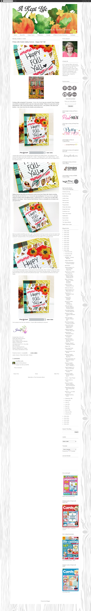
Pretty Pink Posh (66, 209)
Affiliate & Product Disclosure (60, 35)
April (66, 408)
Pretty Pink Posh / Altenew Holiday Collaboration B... (69, 276)
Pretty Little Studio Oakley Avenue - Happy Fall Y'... (69, 326)
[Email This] (31, 353)
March (66, 410)
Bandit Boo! (67, 265)
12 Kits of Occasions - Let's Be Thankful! (70, 263)
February (67, 412)
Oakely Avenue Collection (32, 155)
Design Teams (31, 35)
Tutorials (48, 35)
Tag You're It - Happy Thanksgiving (69, 272)
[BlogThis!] (32, 353)
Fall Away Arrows (48, 196)
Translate (73, 451)
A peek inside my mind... (69, 380)
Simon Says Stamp (66, 213)
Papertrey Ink (65, 200)
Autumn (17, 355)
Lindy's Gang (65, 198)
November (67, 253)
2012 (65, 422)
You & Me (26, 344)
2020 (65, 242)
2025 (65, 232)
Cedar (20, 339)
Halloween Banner (69, 287)
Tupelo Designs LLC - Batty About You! (70, 290)
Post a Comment (18, 367)
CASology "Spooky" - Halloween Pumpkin (70, 344)
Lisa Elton (18, 361)
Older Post (56, 373)
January (67, 413)
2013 (65, 420)
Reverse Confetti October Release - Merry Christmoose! (70, 384)
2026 (65, 230)
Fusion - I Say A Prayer (70, 377)
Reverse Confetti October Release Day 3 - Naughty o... (70, 364)
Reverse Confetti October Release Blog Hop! (69, 355)
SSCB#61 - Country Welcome (69, 258)
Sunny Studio (65, 217)
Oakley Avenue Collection (22, 341)
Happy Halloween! (69, 260)
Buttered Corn (41, 197)
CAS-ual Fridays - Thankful (69, 371)
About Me (22, 35)
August (67, 400)
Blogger (48, 601)
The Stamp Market (66, 222)
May (66, 406)
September (68, 398)
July (66, 402)
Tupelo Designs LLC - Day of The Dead (70, 368)
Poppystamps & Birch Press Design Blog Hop (70, 388)
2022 (65, 238)
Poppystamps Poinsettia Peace (69, 333)
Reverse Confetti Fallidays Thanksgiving (69, 303)
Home (15, 35)
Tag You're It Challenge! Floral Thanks (69, 294)
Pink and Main (65, 202)
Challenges (72, 35)
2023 (65, 236)
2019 (65, 244)
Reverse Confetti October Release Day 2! (69, 375)
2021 (65, 240)
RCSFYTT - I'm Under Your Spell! (70, 392)
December (67, 251)
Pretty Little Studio (37, 102)
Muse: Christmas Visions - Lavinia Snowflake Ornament (69, 281)
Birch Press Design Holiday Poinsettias (70, 322)
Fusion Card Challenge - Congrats (68, 298)
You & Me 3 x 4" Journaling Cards (45, 236)
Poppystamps (65, 204)
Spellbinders (65, 215)
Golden (49, 197)
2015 (65, 416)
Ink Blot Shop (65, 196)
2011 (65, 424)
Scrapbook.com (66, 211)
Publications (40, 35)
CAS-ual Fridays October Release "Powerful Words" (69, 307)
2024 (65, 234)
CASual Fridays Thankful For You (69, 285)
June (66, 404)
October (67, 255)
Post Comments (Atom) (39, 377)
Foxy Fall (28, 196)
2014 (65, 418)
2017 (65, 248)
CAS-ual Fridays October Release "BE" (69, 319)
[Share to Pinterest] (36, 353)
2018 (65, 246)
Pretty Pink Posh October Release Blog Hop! (69, 340)
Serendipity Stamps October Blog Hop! (69, 311)
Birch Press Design (66, 193)
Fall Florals (18, 269)
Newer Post (16, 373)
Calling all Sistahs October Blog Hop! (69, 330)
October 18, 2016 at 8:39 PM (22, 364)
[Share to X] (34, 353)
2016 (65, 250)
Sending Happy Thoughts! (68, 336)
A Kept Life (25, 9)
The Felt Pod (65, 220)
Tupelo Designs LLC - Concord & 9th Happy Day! (70, 268)
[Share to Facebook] (35, 353)
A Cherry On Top (66, 191)
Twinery (30, 355)
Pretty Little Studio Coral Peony (69, 349)
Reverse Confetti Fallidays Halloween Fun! (70, 314)
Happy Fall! (67, 346)
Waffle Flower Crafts (67, 224)
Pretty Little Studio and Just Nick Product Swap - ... (70, 360)
